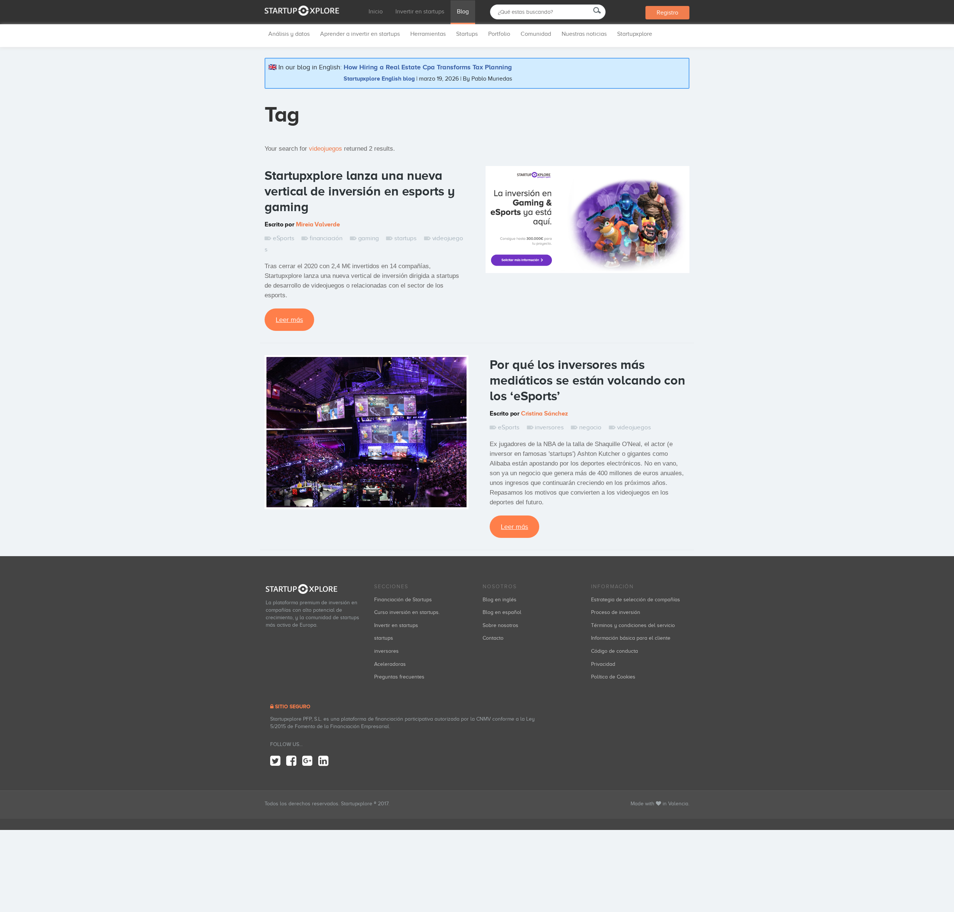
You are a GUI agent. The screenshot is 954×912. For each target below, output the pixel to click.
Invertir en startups (419, 11)
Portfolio (499, 34)
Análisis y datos (289, 34)
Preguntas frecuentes (399, 677)
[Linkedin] (323, 761)
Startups (467, 34)
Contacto (493, 638)
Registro (667, 12)
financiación (326, 238)
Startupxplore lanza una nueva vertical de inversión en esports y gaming (360, 191)
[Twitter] (275, 761)
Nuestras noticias (584, 34)
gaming (368, 238)
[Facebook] (291, 761)
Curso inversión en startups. (407, 612)
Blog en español (502, 612)
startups (405, 238)
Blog (463, 11)
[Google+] (307, 761)
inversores (549, 427)
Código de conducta (614, 651)
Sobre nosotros (500, 625)
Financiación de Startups (403, 599)
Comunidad (536, 34)
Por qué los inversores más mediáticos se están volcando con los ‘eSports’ (587, 380)
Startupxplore (634, 34)
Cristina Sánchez (544, 413)
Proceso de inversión (615, 612)
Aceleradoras (390, 664)
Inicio (376, 11)
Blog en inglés (500, 599)
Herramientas (428, 34)
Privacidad (603, 664)
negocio (590, 427)
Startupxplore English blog (379, 78)
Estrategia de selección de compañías (635, 599)
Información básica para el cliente (630, 638)
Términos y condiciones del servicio (633, 625)
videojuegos (634, 427)
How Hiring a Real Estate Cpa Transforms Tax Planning (428, 67)
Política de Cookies (613, 677)
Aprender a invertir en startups (360, 34)
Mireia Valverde (318, 224)
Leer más (289, 319)
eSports (283, 238)
